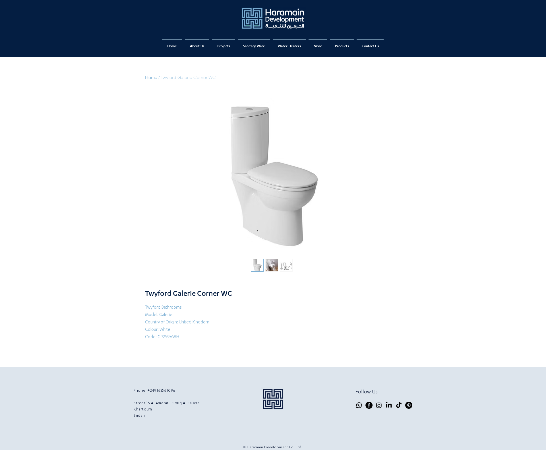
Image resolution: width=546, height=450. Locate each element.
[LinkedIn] (388, 405)
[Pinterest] (408, 405)
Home (151, 77)
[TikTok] (398, 405)
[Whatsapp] (359, 405)
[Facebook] (369, 405)
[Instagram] (378, 405)
